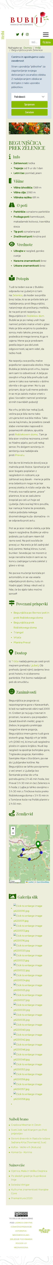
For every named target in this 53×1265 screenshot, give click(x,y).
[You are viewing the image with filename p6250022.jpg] (32, 967)
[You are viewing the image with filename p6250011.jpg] (32, 918)
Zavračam (29, 112)
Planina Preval (22, 642)
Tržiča (15, 661)
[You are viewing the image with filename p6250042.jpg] (32, 1037)
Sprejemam (29, 104)
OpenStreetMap (43, 882)
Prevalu (19, 455)
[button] (38, 844)
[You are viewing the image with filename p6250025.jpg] (32, 987)
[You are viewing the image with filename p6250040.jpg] (32, 1027)
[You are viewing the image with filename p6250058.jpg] (32, 1096)
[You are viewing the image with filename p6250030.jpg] (32, 1007)
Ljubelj (34, 665)
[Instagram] (27, 34)
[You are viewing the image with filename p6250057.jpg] (32, 1086)
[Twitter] (17, 34)
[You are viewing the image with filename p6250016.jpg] (32, 938)
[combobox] (34, 42)
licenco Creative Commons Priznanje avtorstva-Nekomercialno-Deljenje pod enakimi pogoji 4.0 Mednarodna (21, 1235)
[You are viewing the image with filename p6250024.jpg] (32, 977)
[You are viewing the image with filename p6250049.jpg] (32, 1057)
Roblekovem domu (26, 434)
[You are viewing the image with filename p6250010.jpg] (32, 908)
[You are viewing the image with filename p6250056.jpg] (32, 1076)
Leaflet (30, 882)
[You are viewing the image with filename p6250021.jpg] (32, 957)
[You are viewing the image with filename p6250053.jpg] (32, 1066)
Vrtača (17, 637)
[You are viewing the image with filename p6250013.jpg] (32, 928)
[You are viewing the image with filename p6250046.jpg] (32, 1047)
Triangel (18, 632)
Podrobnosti (19, 96)
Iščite (47, 42)
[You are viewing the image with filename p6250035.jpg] (32, 1017)
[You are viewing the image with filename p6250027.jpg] (32, 997)
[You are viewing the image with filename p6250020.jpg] (32, 948)
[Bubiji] (29, 19)
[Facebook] (22, 34)
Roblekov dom (35, 316)
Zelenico (17, 295)
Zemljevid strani (44, 1231)
